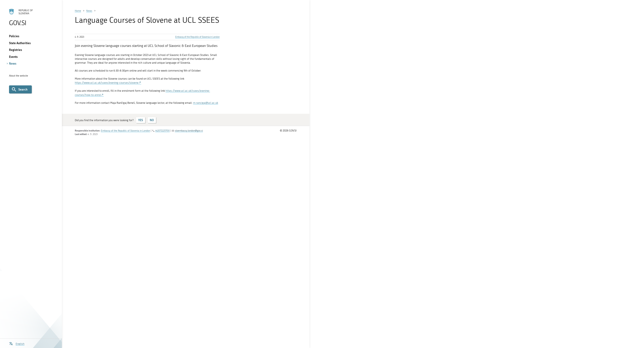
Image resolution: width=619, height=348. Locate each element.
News (12, 63)
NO (152, 120)
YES (140, 120)
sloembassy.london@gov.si (189, 130)
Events (13, 57)
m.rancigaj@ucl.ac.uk (205, 102)
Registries (15, 50)
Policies (14, 36)
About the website (18, 75)
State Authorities (20, 43)
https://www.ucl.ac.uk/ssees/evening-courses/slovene (106, 82)
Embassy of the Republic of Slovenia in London (197, 37)
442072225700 (162, 130)
